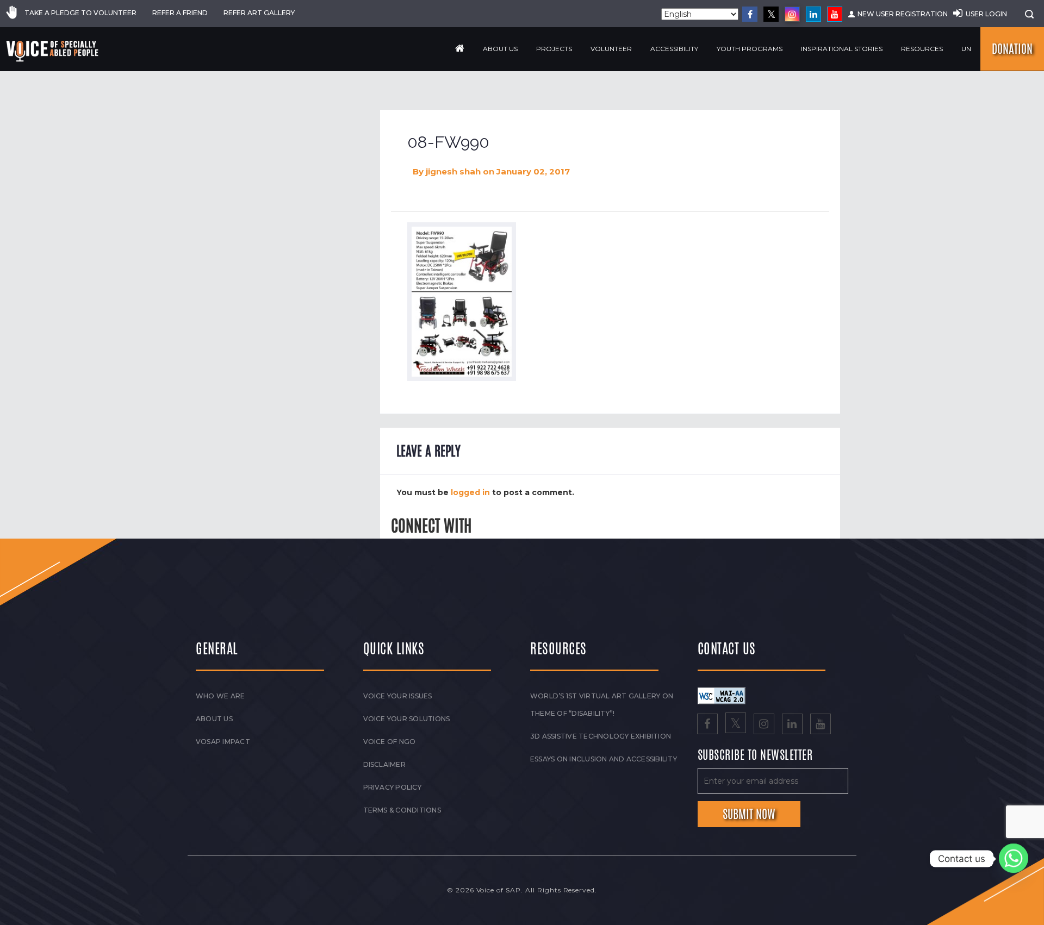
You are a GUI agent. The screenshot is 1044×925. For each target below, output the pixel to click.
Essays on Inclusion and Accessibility (603, 759)
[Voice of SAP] (53, 51)
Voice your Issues (397, 696)
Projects (554, 49)
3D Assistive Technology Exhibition (600, 736)
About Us (500, 49)
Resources (922, 49)
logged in (470, 492)
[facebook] (750, 14)
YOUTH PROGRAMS (749, 49)
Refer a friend (180, 13)
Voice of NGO (389, 742)
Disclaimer (384, 764)
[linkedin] (813, 14)
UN (966, 49)
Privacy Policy (392, 787)
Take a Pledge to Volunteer (80, 13)
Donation (1012, 49)
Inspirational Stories (842, 49)
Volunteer (611, 49)
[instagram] (792, 14)
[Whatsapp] (1013, 858)
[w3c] (721, 695)
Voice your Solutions (406, 719)
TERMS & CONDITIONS (402, 810)
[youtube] (834, 14)
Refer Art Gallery (259, 13)
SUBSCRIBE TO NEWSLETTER (755, 755)
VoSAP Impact (223, 742)
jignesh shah (453, 171)
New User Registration (902, 14)
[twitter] (771, 14)
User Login (986, 14)
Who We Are (220, 696)
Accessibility (674, 49)
